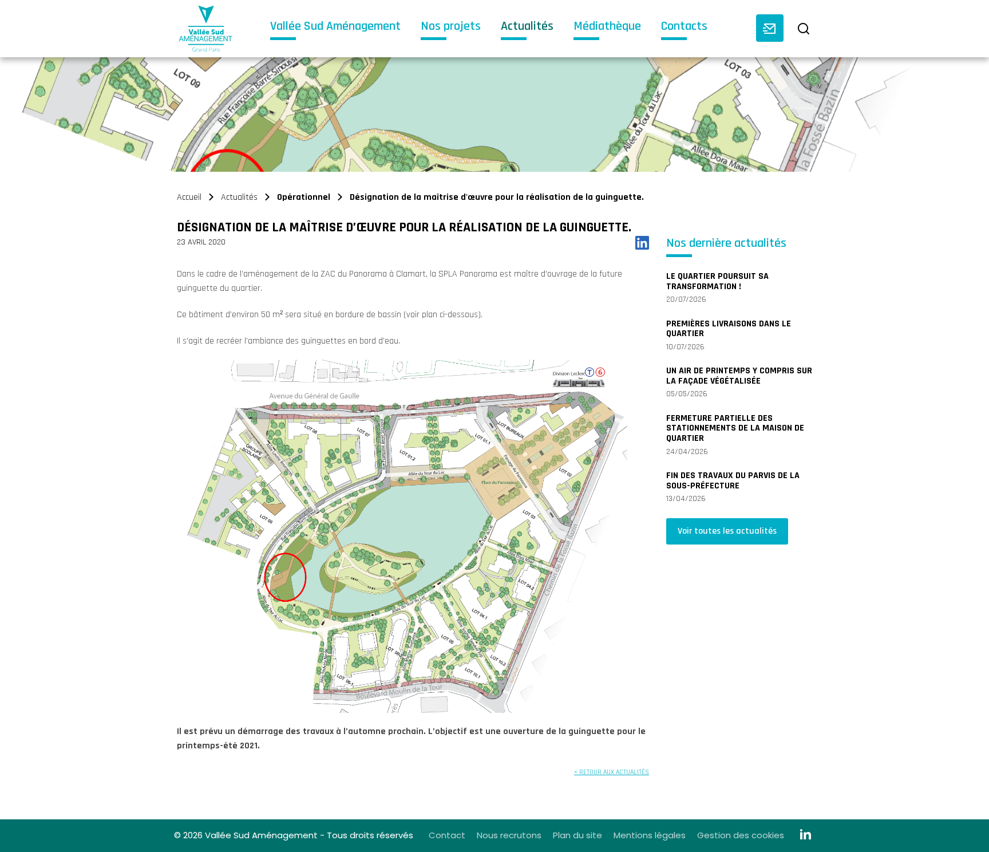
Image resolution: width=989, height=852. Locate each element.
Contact (447, 835)
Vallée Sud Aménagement (335, 27)
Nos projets (451, 27)
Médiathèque (607, 27)
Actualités (527, 27)
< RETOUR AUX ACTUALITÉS (611, 772)
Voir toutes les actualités (727, 531)
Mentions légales (650, 835)
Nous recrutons (509, 835)
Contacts (684, 27)
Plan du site (577, 835)
